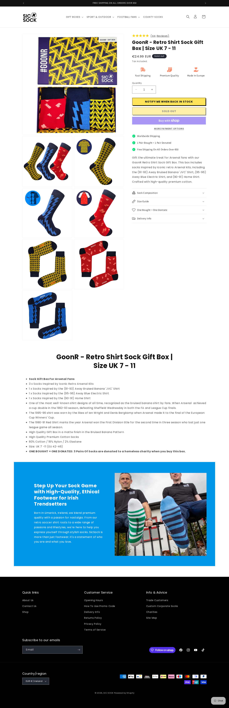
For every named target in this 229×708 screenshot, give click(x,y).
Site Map (151, 618)
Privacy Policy (92, 624)
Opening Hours (93, 600)
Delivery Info (92, 612)
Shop (25, 612)
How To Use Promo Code (99, 606)
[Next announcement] (205, 3)
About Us (28, 600)
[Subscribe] (78, 650)
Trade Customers (157, 600)
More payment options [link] (169, 128)
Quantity (137, 82)
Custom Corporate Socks (162, 606)
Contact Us (29, 606)
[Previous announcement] (23, 3)
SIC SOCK (108, 693)
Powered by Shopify (124, 693)
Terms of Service (95, 629)
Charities (151, 612)
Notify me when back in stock (169, 101)
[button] (74, 16)
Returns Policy (93, 618)
